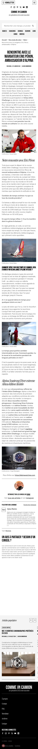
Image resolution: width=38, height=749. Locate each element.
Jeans (34, 31)
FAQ (3, 708)
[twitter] (20, 7)
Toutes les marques (29, 505)
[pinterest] (17, 7)
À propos (5, 698)
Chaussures (12, 31)
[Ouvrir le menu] (34, 2)
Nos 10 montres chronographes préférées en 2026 (17, 632)
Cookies (17, 746)
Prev (31, 620)
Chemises (20, 31)
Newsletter (9, 2)
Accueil (4, 40)
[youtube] (24, 7)
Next (34, 620)
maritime (28, 429)
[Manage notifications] (3, 745)
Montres (22, 34)
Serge (28, 494)
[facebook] (11, 7)
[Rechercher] (33, 26)
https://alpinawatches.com (25, 475)
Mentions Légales (7, 746)
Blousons (27, 31)
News (25, 40)
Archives (4, 718)
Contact (4, 703)
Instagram (30, 498)
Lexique (4, 723)
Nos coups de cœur (15, 40)
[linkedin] (27, 7)
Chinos (15, 34)
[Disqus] (19, 587)
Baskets (4, 31)
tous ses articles (14, 498)
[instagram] (14, 7)
